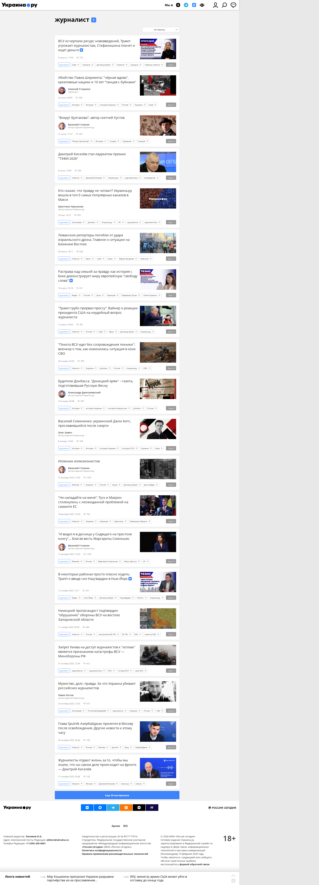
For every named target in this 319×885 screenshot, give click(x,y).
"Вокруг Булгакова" (80, 141)
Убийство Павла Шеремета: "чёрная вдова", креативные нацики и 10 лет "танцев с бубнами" (97, 79)
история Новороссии (117, 408)
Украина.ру (113, 178)
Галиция (141, 141)
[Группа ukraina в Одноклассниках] (126, 807)
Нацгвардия (125, 597)
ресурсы (134, 64)
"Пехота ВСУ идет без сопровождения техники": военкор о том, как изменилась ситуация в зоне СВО (97, 349)
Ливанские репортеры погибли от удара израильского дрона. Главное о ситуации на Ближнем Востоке (94, 239)
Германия (127, 141)
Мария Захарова (126, 258)
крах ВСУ (139, 670)
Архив (116, 826)
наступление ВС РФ (107, 634)
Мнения (75, 484)
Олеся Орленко (150, 295)
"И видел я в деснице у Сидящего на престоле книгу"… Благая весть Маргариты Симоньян (95, 536)
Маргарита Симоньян (108, 561)
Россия (125, 105)
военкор (125, 783)
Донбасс (91, 222)
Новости (120, 64)
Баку (127, 747)
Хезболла (144, 258)
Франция (111, 295)
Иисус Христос (130, 561)
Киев (151, 105)
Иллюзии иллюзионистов (79, 461)
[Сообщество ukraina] (100, 807)
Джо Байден (149, 484)
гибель (138, 783)
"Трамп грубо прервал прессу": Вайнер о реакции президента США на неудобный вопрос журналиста (98, 312)
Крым (114, 484)
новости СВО (150, 634)
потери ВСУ (123, 670)
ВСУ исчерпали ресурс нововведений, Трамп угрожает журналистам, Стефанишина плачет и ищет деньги (96, 45)
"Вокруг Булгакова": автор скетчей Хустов (91, 117)
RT (120, 222)
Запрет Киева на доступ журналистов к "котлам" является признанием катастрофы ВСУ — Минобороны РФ (96, 651)
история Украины (108, 105)
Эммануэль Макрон (138, 521)
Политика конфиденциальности (102, 850)
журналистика (131, 178)
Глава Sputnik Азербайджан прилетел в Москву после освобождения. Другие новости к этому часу (95, 728)
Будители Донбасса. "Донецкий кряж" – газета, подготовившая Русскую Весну (95, 383)
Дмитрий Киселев (94, 178)
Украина (86, 64)
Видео (74, 295)
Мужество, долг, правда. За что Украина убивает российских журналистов (97, 685)
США (74, 64)
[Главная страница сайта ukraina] (19, 5)
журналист (72, 19)
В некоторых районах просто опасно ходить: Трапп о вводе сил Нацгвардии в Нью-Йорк (94, 576)
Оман (110, 258)
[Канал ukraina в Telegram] (113, 807)
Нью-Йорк (88, 597)
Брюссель (119, 521)
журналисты (132, 222)
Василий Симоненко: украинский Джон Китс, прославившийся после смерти (94, 423)
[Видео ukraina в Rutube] (152, 807)
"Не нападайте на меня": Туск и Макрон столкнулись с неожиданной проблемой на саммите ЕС (93, 502)
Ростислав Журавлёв (97, 710)
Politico (140, 597)
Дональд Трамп (103, 64)
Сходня (113, 141)
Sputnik (115, 747)
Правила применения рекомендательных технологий (115, 853)
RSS (125, 826)
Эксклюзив (76, 222)
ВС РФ (125, 634)
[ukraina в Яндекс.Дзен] (139, 807)
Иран (88, 258)
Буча (99, 295)
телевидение (149, 178)
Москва (102, 747)
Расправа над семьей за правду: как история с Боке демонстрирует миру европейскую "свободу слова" (97, 276)
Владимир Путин (129, 295)
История (75, 105)
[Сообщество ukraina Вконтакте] (87, 807)
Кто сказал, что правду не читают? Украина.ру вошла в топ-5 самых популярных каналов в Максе (95, 195)
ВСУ (110, 670)
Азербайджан (141, 747)
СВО (145, 368)
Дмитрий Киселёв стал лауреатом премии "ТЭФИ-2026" (92, 156)
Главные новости (152, 64)
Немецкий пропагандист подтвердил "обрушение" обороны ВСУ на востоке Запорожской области (89, 615)
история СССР (128, 448)
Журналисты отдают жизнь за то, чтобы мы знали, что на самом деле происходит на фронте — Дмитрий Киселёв (97, 764)
